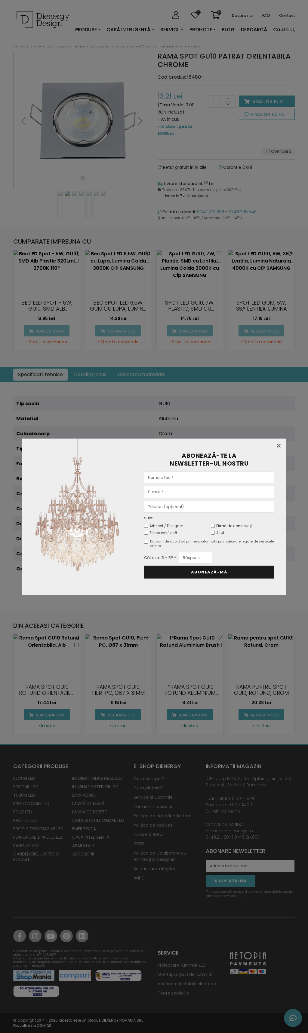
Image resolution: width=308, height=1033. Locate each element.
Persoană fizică (163, 532)
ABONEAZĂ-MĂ (209, 572)
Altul (220, 532)
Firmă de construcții (234, 525)
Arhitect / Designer (166, 525)
